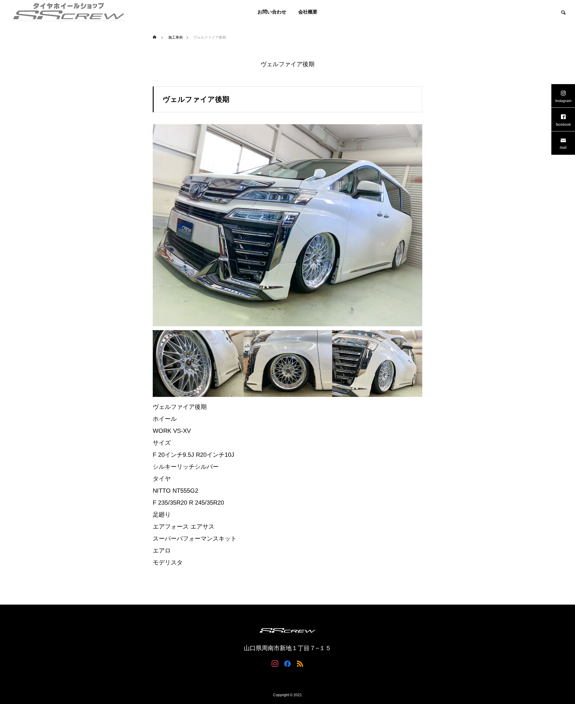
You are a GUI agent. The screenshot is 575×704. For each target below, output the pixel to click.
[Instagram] (275, 663)
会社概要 (307, 11)
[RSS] (300, 663)
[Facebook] (287, 663)
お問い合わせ (272, 11)
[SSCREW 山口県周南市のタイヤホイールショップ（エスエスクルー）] (69, 12)
